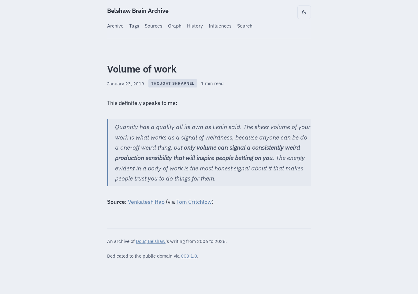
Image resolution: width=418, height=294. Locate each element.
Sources (153, 25)
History (195, 25)
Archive (115, 25)
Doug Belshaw (151, 241)
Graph (174, 25)
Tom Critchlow (194, 201)
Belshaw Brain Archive (138, 10)
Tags (134, 25)
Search (244, 25)
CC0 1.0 (189, 256)
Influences (220, 25)
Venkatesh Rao (146, 201)
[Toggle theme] (304, 12)
